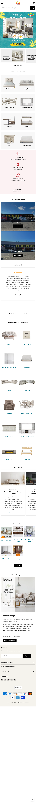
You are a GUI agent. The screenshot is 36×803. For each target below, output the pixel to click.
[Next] (32, 57)
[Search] (32, 8)
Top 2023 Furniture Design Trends (13, 492)
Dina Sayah (18, 295)
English (17, 687)
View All (18, 565)
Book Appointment (9, 640)
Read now (12, 513)
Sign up (27, 656)
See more (17, 518)
